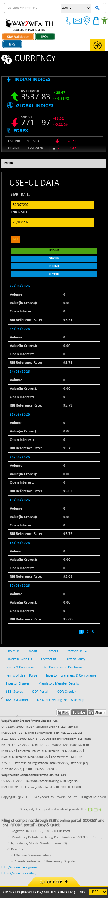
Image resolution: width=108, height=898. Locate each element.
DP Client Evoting (49, 700)
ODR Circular (66, 692)
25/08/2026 (20, 329)
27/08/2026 (20, 286)
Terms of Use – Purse (21, 675)
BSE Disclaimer (17, 700)
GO (15, 239)
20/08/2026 (20, 457)
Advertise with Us (19, 659)
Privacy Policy (75, 659)
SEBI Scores (14, 692)
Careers (52, 651)
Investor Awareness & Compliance (71, 675)
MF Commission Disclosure (63, 667)
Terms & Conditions (20, 667)
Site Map (77, 700)
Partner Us (74, 651)
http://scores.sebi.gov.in (19, 867)
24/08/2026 (20, 372)
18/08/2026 (20, 543)
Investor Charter (17, 684)
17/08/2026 (20, 586)
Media (33, 651)
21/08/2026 (20, 414)
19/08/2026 (20, 500)
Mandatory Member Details (58, 684)
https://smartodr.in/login (20, 873)
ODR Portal (40, 692)
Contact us (48, 659)
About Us (13, 651)
